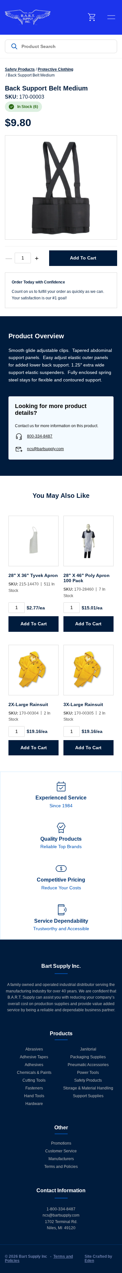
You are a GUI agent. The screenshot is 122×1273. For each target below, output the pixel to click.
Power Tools (88, 1072)
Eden (89, 1260)
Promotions (61, 1143)
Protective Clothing (55, 69)
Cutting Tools (34, 1080)
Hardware (34, 1103)
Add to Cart (83, 257)
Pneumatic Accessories (88, 1065)
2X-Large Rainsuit (28, 704)
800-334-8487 (39, 436)
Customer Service (61, 1151)
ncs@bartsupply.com (45, 449)
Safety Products (20, 69)
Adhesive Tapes (34, 1057)
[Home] (27, 17)
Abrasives (34, 1049)
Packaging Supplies (88, 1057)
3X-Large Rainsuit (83, 704)
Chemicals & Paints (34, 1072)
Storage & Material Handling (88, 1088)
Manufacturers (61, 1159)
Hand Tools (34, 1096)
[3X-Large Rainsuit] (88, 673)
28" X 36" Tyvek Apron (33, 575)
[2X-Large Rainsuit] (33, 673)
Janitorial (88, 1049)
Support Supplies (88, 1096)
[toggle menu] (111, 17)
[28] (33, 544)
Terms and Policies (61, 1166)
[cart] (92, 17)
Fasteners (34, 1088)
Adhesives (34, 1065)
